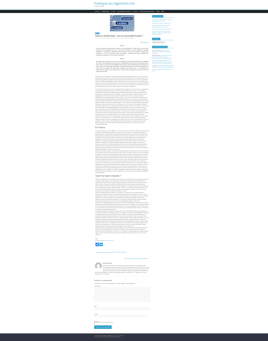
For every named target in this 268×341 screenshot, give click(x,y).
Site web (96, 321)
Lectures (113, 11)
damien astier (155, 69)
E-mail (96, 314)
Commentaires (105, 11)
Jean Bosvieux (107, 38)
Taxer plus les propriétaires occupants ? (137, 258)
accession (124, 38)
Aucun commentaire (116, 38)
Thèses (158, 11)
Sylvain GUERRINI (156, 60)
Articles (97, 11)
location (128, 38)
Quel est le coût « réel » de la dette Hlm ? (161, 23)
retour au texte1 (109, 240)
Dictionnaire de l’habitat (124, 11)
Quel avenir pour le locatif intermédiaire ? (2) (162, 29)
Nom (95, 306)
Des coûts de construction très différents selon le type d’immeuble (161, 52)
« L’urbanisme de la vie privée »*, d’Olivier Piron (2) (110, 252)
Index (162, 11)
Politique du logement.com (114, 3)
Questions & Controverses (147, 11)
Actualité (135, 11)
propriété (132, 38)
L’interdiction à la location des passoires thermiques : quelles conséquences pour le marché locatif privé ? (161, 33)
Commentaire (97, 286)
